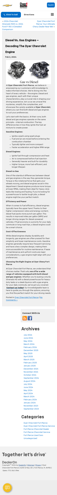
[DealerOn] (9, 462)
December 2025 (31, 350)
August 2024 (29, 381)
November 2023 (31, 406)
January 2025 (30, 366)
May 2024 (28, 390)
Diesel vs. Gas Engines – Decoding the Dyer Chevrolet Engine (25, 46)
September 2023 (31, 409)
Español (51, 5)
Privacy (38, 465)
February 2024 (30, 400)
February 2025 (30, 363)
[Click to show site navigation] (52, 15)
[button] (11, 15)
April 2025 (28, 357)
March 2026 (29, 344)
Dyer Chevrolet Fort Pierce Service (39, 426)
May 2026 (28, 341)
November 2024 (31, 372)
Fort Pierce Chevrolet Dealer (36, 429)
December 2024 (31, 369)
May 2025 (28, 353)
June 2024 (28, 387)
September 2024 (31, 378)
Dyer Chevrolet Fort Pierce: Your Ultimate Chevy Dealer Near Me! (44, 24)
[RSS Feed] (24, 318)
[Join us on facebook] (29, 318)
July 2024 (28, 384)
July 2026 (28, 335)
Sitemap (30, 465)
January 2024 (30, 403)
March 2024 (29, 397)
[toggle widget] (7, 487)
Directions (29, 15)
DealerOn (22, 465)
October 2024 (30, 375)
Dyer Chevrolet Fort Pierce (27, 297)
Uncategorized (30, 438)
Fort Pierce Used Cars (33, 435)
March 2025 (29, 360)
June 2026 (28, 338)
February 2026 (30, 347)
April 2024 (28, 394)
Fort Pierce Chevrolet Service (37, 432)
